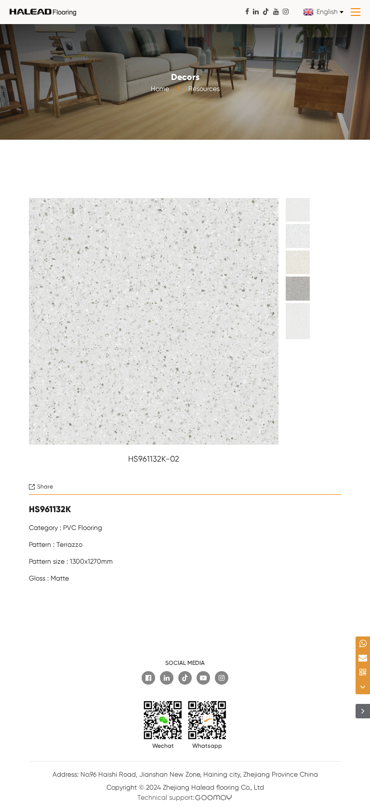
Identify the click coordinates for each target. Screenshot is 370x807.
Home (160, 89)
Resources (204, 89)
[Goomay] (213, 797)
